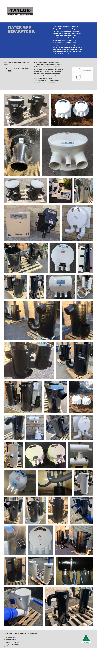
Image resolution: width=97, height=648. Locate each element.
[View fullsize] (26, 110)
